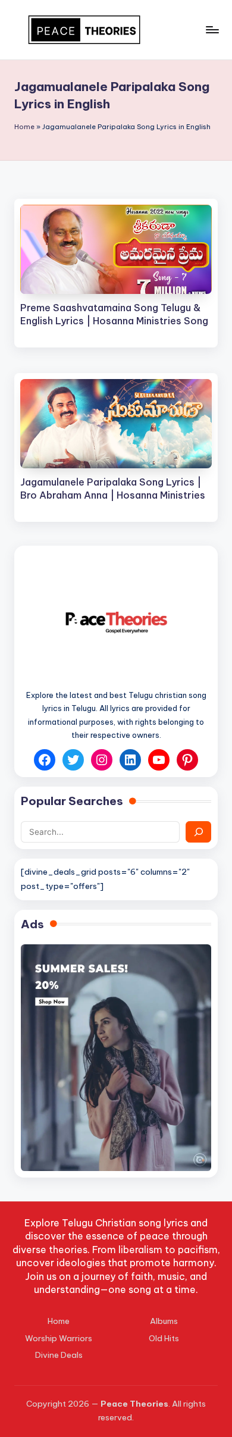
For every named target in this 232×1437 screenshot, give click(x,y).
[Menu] (212, 29)
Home (24, 127)
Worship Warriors (58, 1338)
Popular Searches (72, 801)
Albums (164, 1321)
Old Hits (164, 1338)
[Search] (198, 832)
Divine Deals (59, 1355)
